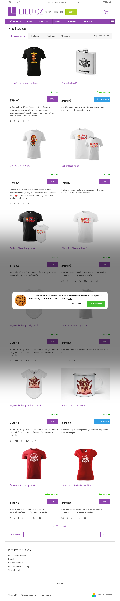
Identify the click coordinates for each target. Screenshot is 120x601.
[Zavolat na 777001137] (12, 2)
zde (70, 298)
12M (28, 360)
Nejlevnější (36, 36)
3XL (91, 281)
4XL (96, 281)
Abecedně (65, 36)
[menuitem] (14, 21)
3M (11, 360)
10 (23, 121)
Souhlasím (97, 303)
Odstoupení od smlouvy (18, 566)
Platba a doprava (15, 562)
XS (62, 281)
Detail (53, 99)
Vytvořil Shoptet (105, 595)
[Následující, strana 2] (103, 534)
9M (22, 360)
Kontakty (12, 559)
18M (34, 360)
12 (28, 121)
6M (16, 360)
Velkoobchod (14, 570)
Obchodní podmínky (57, 2)
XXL (85, 281)
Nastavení (77, 303)
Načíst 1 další (60, 526)
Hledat (71, 12)
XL (80, 281)
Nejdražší (51, 36)
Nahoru (17, 534)
